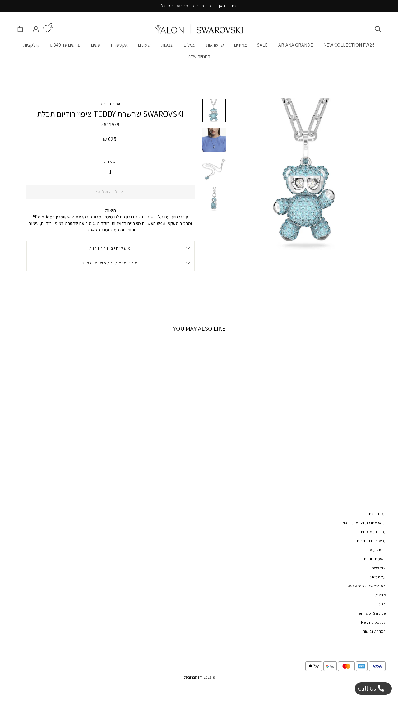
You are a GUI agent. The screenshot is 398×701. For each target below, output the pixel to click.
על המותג (378, 577)
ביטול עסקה (376, 550)
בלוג (382, 604)
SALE (262, 45)
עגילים (190, 45)
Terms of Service (371, 613)
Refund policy (373, 622)
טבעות (167, 45)
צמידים (240, 45)
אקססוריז (119, 45)
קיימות (380, 595)
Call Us (367, 689)
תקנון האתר (376, 513)
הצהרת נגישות (374, 631)
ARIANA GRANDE (295, 45)
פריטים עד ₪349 (65, 45)
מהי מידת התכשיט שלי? (110, 263)
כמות (110, 161)
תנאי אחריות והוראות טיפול (364, 523)
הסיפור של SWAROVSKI (366, 586)
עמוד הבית (111, 103)
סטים (95, 45)
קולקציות (31, 45)
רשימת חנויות (375, 559)
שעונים (144, 45)
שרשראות (215, 45)
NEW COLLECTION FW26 (349, 45)
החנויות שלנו (199, 56)
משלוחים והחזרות (110, 248)
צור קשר (379, 568)
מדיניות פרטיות (373, 532)
